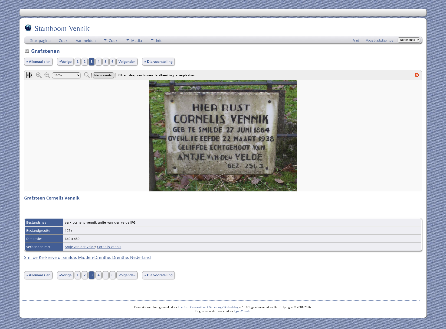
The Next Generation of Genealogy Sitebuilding (208, 307)
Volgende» (126, 62)
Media (136, 40)
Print (355, 40)
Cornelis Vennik (109, 247)
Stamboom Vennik (62, 28)
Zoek (63, 40)
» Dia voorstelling (158, 62)
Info (159, 40)
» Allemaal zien (38, 62)
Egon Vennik (242, 311)
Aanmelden (86, 40)
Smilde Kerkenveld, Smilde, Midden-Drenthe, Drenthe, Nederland (87, 257)
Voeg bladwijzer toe (379, 40)
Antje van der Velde (80, 247)
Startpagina (40, 40)
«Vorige (65, 62)
